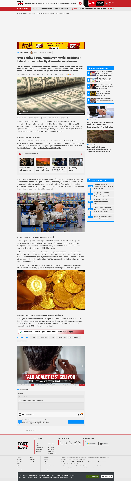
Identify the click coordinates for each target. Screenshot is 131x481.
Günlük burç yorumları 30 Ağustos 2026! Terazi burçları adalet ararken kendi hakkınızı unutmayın (103, 209)
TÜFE (66, 126)
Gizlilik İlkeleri (51, 443)
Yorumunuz (31, 400)
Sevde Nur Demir (46, 52)
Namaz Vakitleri (33, 472)
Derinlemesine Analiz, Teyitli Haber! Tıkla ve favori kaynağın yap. (48, 332)
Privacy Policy (51, 445)
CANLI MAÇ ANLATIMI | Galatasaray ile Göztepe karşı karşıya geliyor (103, 186)
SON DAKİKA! (23, 9)
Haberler (19, 13)
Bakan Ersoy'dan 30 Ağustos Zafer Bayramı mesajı (55, 8)
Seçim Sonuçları (47, 463)
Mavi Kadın (32, 468)
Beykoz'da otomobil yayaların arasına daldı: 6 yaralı (102, 201)
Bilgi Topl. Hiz (51, 447)
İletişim (37, 445)
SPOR (57, 3)
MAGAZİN (63, 3)
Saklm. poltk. (38, 451)
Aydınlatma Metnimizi (56, 477)
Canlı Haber (20, 461)
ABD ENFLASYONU (24, 137)
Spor (45, 468)
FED (62, 187)
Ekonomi (25, 13)
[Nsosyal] (51, 74)
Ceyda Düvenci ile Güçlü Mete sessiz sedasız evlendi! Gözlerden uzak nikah (78, 468)
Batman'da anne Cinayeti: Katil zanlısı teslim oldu (72, 470)
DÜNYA (47, 3)
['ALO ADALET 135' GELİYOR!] (51, 365)
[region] (66, 476)
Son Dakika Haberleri (48, 465)
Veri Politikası (51, 449)
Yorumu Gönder (76, 422)
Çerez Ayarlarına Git (107, 476)
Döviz (18, 463)
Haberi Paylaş (25, 74)
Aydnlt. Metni (51, 451)
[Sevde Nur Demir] (31, 52)
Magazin (32, 465)
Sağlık (45, 461)
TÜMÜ (110, 8)
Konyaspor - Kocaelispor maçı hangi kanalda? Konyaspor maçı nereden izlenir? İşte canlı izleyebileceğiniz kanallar (102, 194)
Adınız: (20, 393)
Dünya (18, 465)
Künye (37, 443)
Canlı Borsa (20, 459)
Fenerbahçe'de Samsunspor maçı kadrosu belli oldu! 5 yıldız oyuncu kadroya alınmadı (93, 8)
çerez (48, 475)
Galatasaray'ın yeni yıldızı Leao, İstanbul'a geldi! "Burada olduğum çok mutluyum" (80, 472)
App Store (105, 443)
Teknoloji (46, 470)
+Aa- (61, 74)
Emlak (18, 472)
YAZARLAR (28, 3)
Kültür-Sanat (33, 459)
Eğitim (18, 468)
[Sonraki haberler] (81, 153)
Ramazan (46, 459)
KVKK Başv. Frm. (52, 453)
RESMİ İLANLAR (71, 3)
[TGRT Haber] (20, 3)
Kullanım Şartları (52, 441)
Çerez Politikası (39, 449)
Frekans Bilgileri (39, 447)
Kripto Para (32, 461)
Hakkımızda (38, 441)
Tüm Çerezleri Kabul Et (92, 476)
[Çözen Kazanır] (51, 45)
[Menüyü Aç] (77, 3)
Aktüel (18, 457)
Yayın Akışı (46, 472)
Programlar (46, 457)
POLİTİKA (52, 3)
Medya (31, 470)
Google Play (92, 443)
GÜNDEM (34, 3)
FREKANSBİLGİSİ (100, 3)
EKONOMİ (41, 3)
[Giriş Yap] (80, 3)
